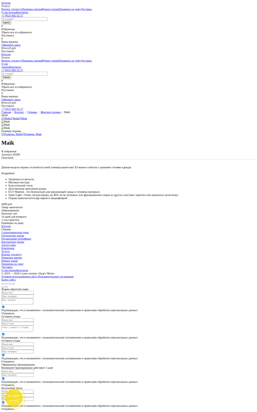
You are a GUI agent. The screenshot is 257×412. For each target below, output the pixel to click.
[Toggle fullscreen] (9, 283)
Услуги (5, 251)
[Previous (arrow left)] (2, 287)
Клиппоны (7, 248)
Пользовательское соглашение (56, 276)
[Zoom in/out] (13, 283)
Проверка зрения (32, 9)
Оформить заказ (10, 44)
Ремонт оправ (50, 9)
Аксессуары (8, 245)
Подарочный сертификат (16, 238)
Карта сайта (8, 279)
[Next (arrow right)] (6, 287)
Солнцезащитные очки (15, 232)
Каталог (6, 2)
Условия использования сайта (19, 276)
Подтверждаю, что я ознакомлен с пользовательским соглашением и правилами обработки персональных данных (69, 310)
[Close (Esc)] (2, 283)
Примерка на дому (70, 9)
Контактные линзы (12, 241)
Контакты (22, 12)
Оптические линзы (12, 235)
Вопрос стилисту (11, 9)
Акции (12, 12)
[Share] (6, 283)
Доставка (86, 9)
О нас (4, 12)
